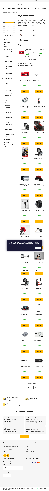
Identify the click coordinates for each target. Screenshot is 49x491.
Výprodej (6, 142)
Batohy (6, 83)
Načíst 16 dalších (32, 383)
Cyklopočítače (8, 88)
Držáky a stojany (8, 124)
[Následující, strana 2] (32, 387)
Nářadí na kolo (8, 110)
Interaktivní (7, 105)
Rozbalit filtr (8, 35)
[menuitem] (4, 8)
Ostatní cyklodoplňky (9, 59)
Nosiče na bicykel (9, 51)
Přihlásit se (7, 475)
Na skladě (9, 26)
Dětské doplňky (8, 117)
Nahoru (32, 392)
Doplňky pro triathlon (9, 134)
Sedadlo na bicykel (9, 54)
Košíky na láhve (8, 61)
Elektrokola (7, 42)
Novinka (9, 30)
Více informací (17, 244)
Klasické (7, 100)
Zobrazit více (24, 436)
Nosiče (6, 119)
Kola (5, 39)
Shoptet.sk (20, 483)
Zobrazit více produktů (31, 59)
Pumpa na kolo (8, 73)
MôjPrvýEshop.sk (27, 483)
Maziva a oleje (8, 85)
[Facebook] (4, 455)
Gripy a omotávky (9, 90)
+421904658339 (9, 452)
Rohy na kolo (8, 132)
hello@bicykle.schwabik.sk (12, 446)
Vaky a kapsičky (8, 78)
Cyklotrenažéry (8, 93)
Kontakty (27, 449)
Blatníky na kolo (8, 80)
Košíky (6, 136)
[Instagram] (7, 455)
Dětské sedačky (8, 114)
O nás (4, 0)
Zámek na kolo (8, 66)
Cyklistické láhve (8, 63)
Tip (9, 32)
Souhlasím (38, 247)
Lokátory (7, 56)
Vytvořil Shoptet (42, 488)
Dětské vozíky (8, 112)
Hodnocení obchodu (24, 411)
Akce (9, 28)
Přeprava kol (8, 107)
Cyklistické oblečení (7, 45)
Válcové (7, 97)
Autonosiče (7, 122)
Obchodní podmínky (30, 451)
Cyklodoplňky (8, 49)
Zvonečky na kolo (9, 127)
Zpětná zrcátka (8, 129)
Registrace (42, 0)
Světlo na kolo (8, 76)
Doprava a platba (11, 0)
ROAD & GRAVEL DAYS (8, 145)
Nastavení (11, 247)
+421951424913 (9, 449)
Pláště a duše (8, 71)
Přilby (6, 68)
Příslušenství (8, 95)
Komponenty (7, 139)
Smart (6, 102)
